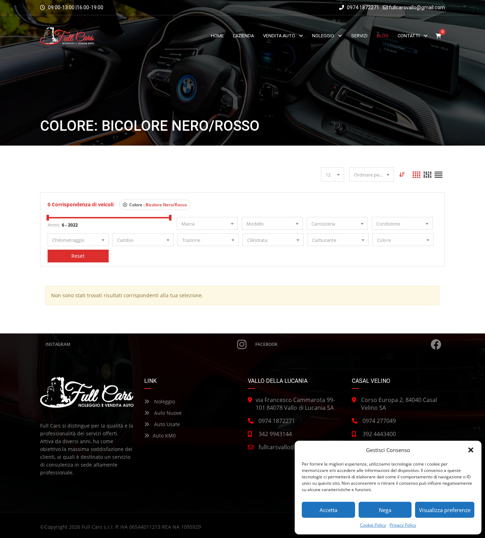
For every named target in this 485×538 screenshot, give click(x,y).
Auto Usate (166, 424)
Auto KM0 (164, 435)
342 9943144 (275, 434)
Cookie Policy (373, 525)
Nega (385, 509)
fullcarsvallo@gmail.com (417, 7)
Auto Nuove (167, 412)
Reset (78, 255)
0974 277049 (379, 421)
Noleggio (164, 401)
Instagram (57, 344)
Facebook (266, 344)
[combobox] (332, 174)
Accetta (328, 509)
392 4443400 (379, 434)
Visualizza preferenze (444, 509)
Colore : (157, 205)
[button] (470, 449)
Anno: (54, 225)
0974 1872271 (362, 7)
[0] (438, 36)
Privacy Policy (402, 525)
